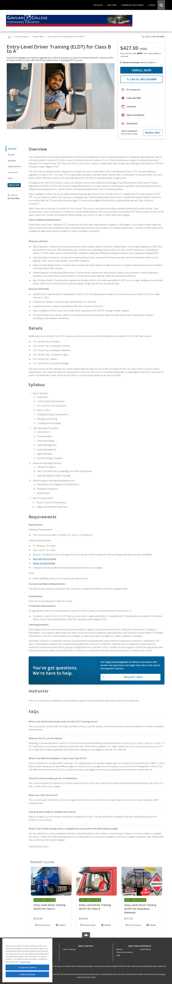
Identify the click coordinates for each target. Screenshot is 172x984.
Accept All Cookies (27, 967)
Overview (12, 148)
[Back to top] (86, 945)
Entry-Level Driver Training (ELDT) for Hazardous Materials (140, 908)
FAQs (10, 178)
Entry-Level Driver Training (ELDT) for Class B (95, 906)
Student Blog (145, 949)
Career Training (69, 949)
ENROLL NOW (141, 70)
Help (118, 955)
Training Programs (22, 36)
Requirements (14, 166)
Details (11, 154)
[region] (27, 960)
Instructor (13, 172)
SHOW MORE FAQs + (39, 846)
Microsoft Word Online (44, 558)
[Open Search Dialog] (161, 5)
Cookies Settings (27, 974)
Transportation (38, 36)
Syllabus (12, 160)
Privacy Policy (90, 977)
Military (119, 949)
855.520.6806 (13, 198)
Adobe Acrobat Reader (44, 563)
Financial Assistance (124, 952)
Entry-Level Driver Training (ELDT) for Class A (49, 906)
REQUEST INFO (152, 132)
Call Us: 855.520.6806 (153, 36)
